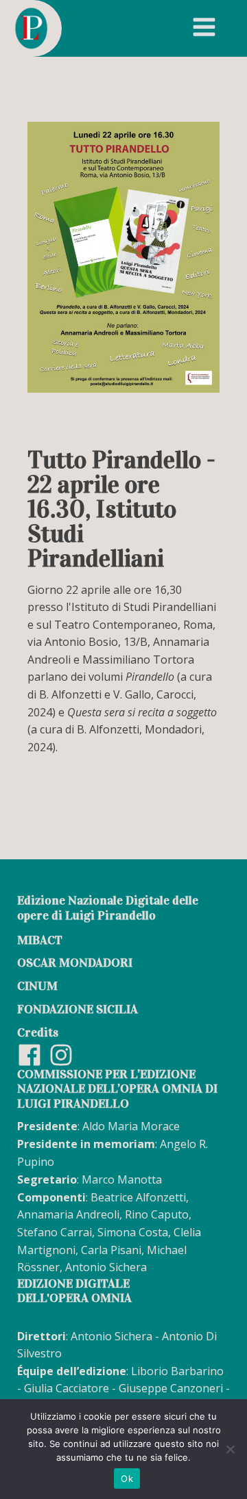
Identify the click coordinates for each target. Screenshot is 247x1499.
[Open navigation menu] (204, 28)
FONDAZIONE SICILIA (77, 1009)
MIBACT (39, 940)
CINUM (37, 985)
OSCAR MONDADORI (74, 962)
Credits (37, 1032)
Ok (127, 1478)
